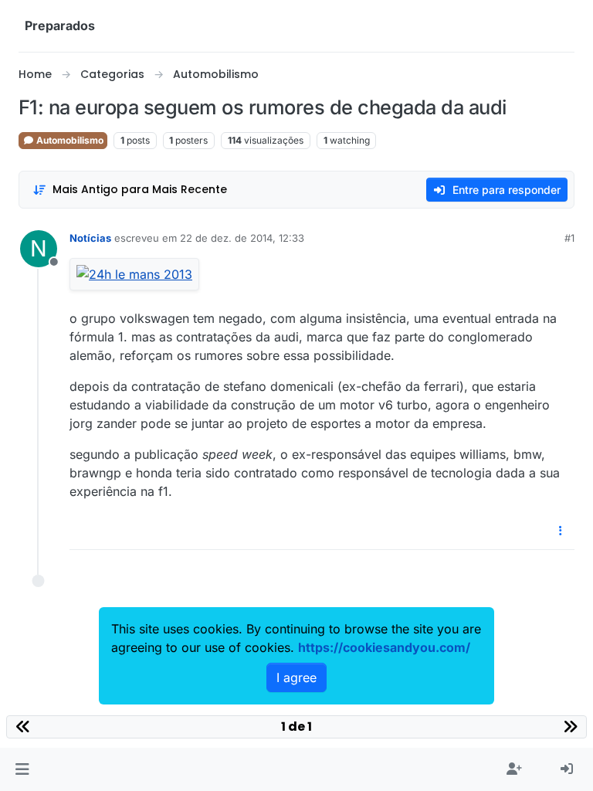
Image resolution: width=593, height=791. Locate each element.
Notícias (90, 238)
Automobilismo (68, 140)
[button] (22, 769)
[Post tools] (561, 531)
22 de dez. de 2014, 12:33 (242, 238)
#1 (569, 238)
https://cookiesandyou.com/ (384, 647)
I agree (296, 677)
